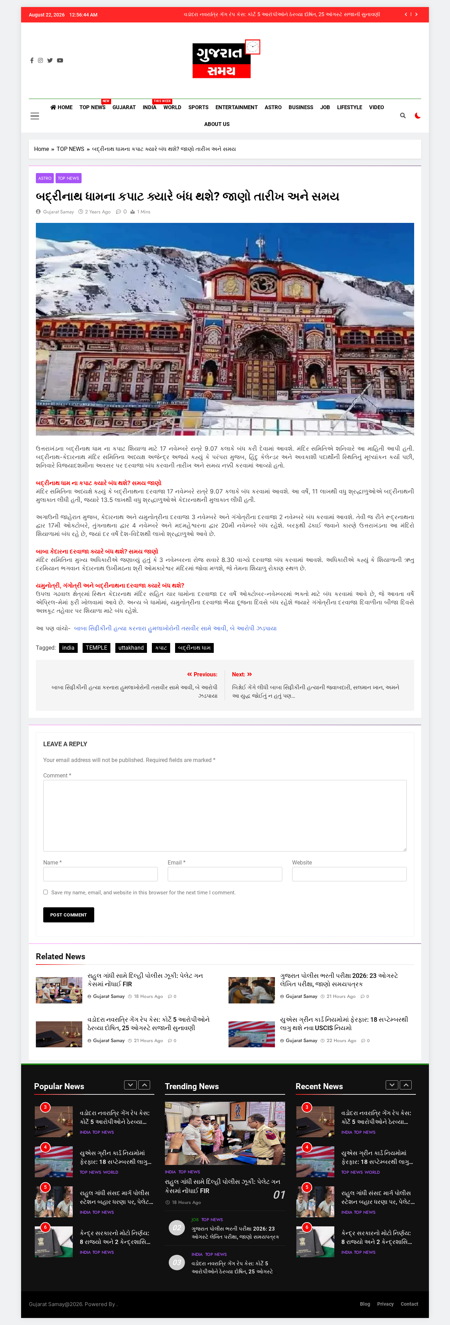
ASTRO (273, 107)
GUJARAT (124, 107)
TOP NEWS (94, 105)
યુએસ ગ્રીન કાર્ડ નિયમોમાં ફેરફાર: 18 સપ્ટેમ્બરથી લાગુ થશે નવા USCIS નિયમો (113, 1162)
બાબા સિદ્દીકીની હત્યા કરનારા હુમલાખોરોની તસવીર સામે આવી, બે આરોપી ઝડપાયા (175, 628)
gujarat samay (58, 211)
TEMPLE (96, 647)
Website (302, 862)
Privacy (385, 1304)
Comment (57, 775)
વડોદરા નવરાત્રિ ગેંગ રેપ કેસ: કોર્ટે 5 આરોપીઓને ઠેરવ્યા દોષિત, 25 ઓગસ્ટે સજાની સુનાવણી (282, 15)
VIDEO (376, 107)
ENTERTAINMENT (237, 107)
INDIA (151, 105)
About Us (217, 124)
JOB (325, 107)
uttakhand (131, 647)
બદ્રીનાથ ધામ (194, 647)
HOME (64, 107)
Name (52, 862)
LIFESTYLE (349, 107)
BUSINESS (301, 107)
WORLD (172, 107)
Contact (409, 1304)
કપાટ (161, 647)
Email (177, 862)
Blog (365, 1304)
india (68, 647)
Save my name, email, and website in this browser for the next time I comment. (143, 892)
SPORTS (198, 107)
